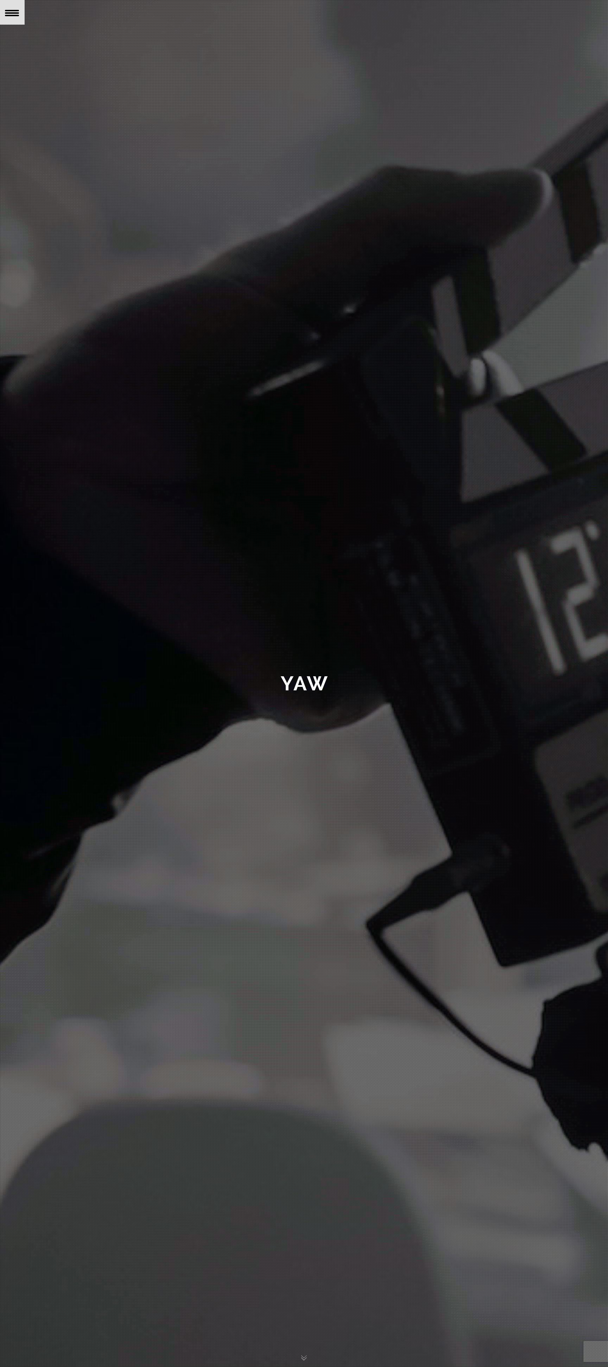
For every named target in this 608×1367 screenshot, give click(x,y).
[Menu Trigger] (12, 12)
